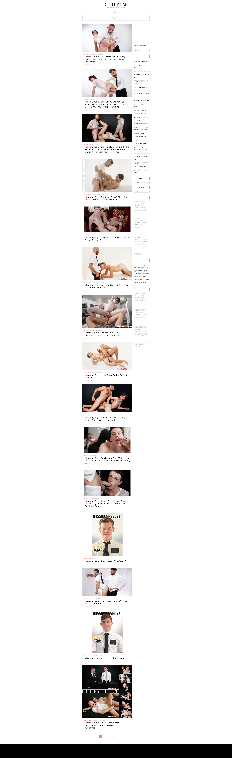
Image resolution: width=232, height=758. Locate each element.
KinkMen (136, 224)
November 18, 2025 (98, 330)
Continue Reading (88, 64)
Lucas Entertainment (139, 228)
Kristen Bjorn (143, 224)
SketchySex (143, 245)
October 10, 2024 (102, 720)
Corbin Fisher (137, 209)
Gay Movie (86, 558)
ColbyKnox (143, 207)
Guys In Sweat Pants (139, 220)
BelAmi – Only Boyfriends (139, 70)
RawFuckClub (137, 243)
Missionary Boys (138, 233)
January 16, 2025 (98, 598)
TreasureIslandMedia (139, 252)
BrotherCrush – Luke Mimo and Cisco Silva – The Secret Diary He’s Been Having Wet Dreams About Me (142, 119)
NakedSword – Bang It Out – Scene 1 (141, 96)
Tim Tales (137, 250)
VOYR (146, 252)
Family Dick (137, 216)
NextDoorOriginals (138, 239)
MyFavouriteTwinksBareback (140, 235)
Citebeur (142, 205)
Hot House (144, 222)
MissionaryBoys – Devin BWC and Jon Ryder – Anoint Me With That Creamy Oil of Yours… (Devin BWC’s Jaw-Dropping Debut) (106, 104)
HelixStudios (137, 222)
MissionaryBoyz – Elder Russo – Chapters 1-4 (105, 561)
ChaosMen (137, 205)
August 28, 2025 (95, 558)
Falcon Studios (144, 213)
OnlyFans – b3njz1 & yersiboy (140, 136)
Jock (93, 54)
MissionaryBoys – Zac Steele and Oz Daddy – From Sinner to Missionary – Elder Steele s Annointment (105, 59)
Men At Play (142, 230)
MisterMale (145, 233)
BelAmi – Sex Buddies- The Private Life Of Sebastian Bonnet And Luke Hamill (141, 82)
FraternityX (143, 216)
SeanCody (137, 245)
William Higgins (138, 254)
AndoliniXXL (143, 201)
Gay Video (89, 54)
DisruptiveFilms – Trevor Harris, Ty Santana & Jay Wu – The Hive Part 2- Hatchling (141, 100)
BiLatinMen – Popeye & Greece (140, 152)
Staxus (136, 247)
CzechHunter (137, 211)
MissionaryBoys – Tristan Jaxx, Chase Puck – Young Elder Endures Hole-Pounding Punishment (105, 725)
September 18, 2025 (95, 455)
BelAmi (136, 203)
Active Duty (137, 201)
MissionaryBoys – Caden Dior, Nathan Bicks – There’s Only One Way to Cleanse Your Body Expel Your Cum (105, 503)
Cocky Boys (137, 207)
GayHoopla (143, 218)
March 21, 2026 (95, 144)
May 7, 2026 (94, 99)
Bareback (86, 655)
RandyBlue (145, 241)
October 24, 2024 (99, 655)
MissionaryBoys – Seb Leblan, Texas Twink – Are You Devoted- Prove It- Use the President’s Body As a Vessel (107, 460)
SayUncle (144, 243)
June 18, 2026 (100, 54)
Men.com (136, 230)
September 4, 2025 (95, 498)
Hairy (93, 194)
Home (116, 12)
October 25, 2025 (95, 415)
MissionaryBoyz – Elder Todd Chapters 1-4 (104, 658)
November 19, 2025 (100, 194)
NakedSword (137, 237)
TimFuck (141, 247)
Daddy (85, 54)
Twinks (95, 54)
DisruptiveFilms (145, 211)
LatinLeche (137, 226)
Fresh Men (137, 218)
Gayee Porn (116, 4)
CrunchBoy (144, 209)
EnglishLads (137, 213)
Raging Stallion (138, 241)
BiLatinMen (142, 203)
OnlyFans (146, 239)
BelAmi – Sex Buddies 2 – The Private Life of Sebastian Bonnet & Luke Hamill (141, 87)
